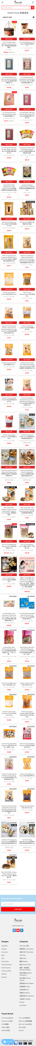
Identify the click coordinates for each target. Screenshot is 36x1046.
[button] (33, 17)
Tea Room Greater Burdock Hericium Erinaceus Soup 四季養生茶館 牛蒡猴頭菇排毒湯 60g (9, 473)
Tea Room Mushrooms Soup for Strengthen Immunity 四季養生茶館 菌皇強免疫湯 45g (27, 473)
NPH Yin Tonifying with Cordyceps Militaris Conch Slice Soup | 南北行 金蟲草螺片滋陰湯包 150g (9, 258)
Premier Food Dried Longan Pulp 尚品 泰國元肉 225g (27, 327)
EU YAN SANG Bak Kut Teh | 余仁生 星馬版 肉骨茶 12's (27, 43)
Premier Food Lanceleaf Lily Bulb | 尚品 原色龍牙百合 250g (9, 399)
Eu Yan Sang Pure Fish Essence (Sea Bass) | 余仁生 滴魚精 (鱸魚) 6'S (9, 114)
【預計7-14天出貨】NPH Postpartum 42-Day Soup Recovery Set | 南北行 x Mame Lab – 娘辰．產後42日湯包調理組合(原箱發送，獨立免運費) (27, 582)
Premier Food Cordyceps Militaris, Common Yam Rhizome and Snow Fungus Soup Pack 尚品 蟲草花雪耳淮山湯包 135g (9, 329)
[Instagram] (21, 930)
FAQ (3, 958)
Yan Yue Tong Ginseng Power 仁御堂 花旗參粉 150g (9, 579)
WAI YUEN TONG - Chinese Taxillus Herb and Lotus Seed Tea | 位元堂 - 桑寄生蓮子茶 (9, 874)
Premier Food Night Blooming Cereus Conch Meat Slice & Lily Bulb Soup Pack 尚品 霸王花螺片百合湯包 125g (27, 401)
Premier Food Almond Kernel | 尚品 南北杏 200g (9, 293)
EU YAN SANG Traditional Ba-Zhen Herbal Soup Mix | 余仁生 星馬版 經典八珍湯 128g (27, 115)
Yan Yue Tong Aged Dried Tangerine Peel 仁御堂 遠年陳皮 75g (9, 546)
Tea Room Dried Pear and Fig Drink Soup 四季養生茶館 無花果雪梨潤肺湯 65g (9, 841)
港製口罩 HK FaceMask (26, 952)
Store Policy (5, 961)
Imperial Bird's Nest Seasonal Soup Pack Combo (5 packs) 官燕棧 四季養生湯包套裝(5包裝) (9, 187)
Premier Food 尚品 (7, 1021)
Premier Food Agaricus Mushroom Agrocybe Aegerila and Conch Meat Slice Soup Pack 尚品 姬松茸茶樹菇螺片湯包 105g (27, 259)
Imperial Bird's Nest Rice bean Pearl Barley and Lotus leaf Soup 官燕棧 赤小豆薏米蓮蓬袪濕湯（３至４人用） (27, 650)
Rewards (4, 949)
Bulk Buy (4, 974)
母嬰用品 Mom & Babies (27, 983)
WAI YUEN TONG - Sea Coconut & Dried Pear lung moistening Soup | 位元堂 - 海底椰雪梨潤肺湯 (27, 510)
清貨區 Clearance (25, 993)
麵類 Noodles (24, 961)
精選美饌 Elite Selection (27, 996)
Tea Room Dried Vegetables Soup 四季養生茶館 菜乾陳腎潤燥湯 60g (27, 841)
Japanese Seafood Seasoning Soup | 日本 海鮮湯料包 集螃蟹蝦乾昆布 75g (27, 187)
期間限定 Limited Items (27, 949)
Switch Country (6, 967)
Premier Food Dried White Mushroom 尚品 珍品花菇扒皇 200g (27, 745)
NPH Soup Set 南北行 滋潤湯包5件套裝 (27, 223)
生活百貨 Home (24, 989)
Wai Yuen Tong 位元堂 (25, 1024)
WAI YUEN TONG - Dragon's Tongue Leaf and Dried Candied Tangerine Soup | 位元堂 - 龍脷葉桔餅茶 (9, 511)
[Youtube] (18, 930)
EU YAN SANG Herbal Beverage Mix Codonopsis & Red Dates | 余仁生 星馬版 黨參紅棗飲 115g (27, 79)
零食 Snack (23, 958)
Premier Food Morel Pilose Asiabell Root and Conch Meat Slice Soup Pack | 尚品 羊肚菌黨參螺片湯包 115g (9, 809)
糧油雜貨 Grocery (25, 986)
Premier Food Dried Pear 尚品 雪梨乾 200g (9, 363)
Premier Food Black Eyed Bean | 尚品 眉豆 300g (9, 684)
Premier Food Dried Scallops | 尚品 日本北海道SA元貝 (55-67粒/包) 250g (27, 714)
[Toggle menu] (2, 2)
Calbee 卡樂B (5, 1027)
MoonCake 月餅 (24, 946)
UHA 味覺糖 (5, 1024)
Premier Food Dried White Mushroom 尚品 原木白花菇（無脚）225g (9, 745)
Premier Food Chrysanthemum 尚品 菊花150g (27, 294)
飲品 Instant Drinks (25, 964)
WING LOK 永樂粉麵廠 (25, 1021)
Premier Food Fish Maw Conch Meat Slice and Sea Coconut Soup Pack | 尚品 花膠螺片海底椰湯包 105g (27, 365)
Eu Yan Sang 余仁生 (7, 1018)
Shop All (22, 1002)
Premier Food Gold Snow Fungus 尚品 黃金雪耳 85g (27, 774)
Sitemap (4, 977)
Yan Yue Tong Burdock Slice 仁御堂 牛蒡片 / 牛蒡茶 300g (27, 546)
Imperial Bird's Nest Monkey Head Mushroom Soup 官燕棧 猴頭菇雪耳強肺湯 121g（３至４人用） (9, 650)
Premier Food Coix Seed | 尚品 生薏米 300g (27, 684)
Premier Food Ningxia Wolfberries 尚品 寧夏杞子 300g (9, 436)
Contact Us (5, 952)
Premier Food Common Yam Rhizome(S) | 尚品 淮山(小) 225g (9, 713)
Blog (3, 955)
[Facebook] (14, 930)
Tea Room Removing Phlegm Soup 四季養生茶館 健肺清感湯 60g (27, 436)
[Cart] (33, 2)
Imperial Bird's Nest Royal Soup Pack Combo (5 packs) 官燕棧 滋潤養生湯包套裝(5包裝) (27, 150)
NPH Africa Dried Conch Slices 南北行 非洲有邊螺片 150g (9, 223)
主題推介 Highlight (25, 999)
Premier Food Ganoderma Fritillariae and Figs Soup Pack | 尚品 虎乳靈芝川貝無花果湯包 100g (9, 776)
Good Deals (23, 1005)
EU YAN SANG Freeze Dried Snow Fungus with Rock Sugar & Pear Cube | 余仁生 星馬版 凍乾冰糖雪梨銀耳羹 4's (9, 617)
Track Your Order (6, 971)
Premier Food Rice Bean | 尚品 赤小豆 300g (27, 806)
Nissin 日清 (22, 1027)
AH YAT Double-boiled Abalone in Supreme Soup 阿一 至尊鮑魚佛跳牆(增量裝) (9, 44)
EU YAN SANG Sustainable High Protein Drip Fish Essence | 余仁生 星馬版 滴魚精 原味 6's (27, 616)
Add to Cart (9, 39)
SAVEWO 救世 (6, 1030)
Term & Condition (7, 964)
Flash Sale (4, 946)
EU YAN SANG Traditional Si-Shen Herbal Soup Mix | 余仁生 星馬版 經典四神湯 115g (9, 150)
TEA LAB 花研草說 (24, 1018)
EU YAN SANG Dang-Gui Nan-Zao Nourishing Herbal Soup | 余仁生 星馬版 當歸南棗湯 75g (9, 79)
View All (21, 1030)
